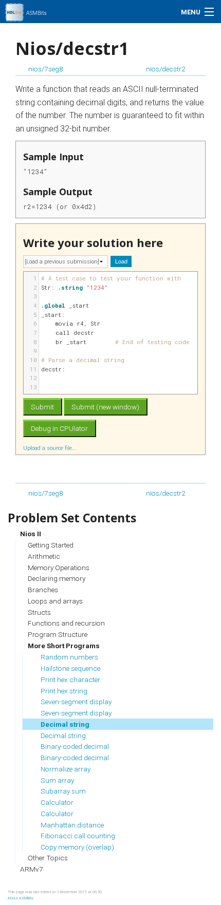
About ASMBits (20, 898)
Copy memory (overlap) (77, 847)
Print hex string (64, 691)
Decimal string (65, 724)
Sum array (57, 780)
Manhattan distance (72, 825)
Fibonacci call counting (78, 836)
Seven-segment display (76, 701)
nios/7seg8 (45, 69)
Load (121, 261)
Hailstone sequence (70, 668)
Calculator (57, 802)
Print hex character (70, 679)
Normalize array (65, 769)
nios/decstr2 (166, 69)
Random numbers (69, 657)
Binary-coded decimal (75, 746)
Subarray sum (63, 791)
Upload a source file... (50, 448)
